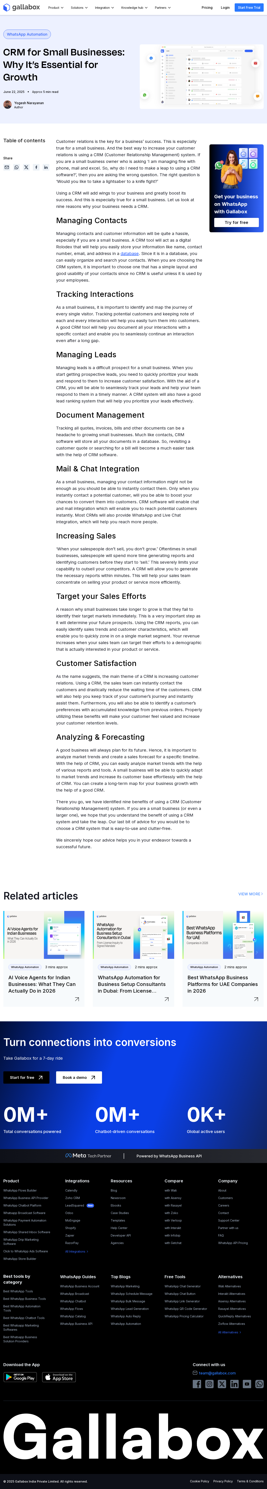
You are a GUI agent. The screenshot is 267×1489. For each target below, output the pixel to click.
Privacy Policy (223, 1481)
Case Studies (120, 1213)
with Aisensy (173, 1198)
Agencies (117, 1243)
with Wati (171, 1190)
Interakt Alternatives (231, 1293)
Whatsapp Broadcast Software (24, 1213)
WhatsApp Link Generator (182, 1301)
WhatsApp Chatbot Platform (22, 1205)
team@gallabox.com (217, 1373)
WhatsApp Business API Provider (25, 1198)
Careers (223, 1205)
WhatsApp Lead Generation (130, 1308)
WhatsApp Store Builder (19, 1258)
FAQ (221, 1235)
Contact (223, 1213)
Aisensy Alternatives (232, 1301)
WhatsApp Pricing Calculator (184, 1316)
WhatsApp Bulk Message (128, 1301)
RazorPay (72, 1243)
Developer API (121, 1235)
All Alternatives (228, 1332)
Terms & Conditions (250, 1481)
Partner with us (228, 1228)
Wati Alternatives (229, 1286)
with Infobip (172, 1235)
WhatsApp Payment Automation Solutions (24, 1222)
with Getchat (173, 1243)
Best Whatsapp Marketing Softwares (21, 1327)
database (130, 253)
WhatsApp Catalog (73, 1316)
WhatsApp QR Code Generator (186, 1308)
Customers (225, 1198)
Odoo (69, 1213)
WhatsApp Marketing (125, 1286)
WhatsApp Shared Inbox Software (26, 1232)
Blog (114, 1190)
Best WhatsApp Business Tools (24, 1298)
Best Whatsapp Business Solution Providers (20, 1339)
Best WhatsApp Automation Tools (21, 1308)
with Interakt (173, 1228)
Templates (118, 1220)
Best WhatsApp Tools (18, 1291)
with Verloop (173, 1220)
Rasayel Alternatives (232, 1308)
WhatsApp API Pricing (233, 1243)
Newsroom (118, 1198)
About (222, 1190)
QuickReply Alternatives (234, 1316)
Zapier (69, 1235)
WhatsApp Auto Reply (126, 1316)
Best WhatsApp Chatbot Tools (24, 1318)
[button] (56, 7)
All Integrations (75, 1251)
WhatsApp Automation (27, 34)
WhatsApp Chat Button (180, 1293)
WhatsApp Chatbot (73, 1301)
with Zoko (171, 1213)
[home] (21, 7)
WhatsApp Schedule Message (131, 1293)
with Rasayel (173, 1205)
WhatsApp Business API (76, 1323)
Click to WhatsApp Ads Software (25, 1251)
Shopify (70, 1228)
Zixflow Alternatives (231, 1323)
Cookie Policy (199, 1481)
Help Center (119, 1228)
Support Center (228, 1220)
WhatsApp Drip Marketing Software (21, 1241)
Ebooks (116, 1205)
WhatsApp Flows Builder (20, 1190)
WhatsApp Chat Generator (183, 1286)
